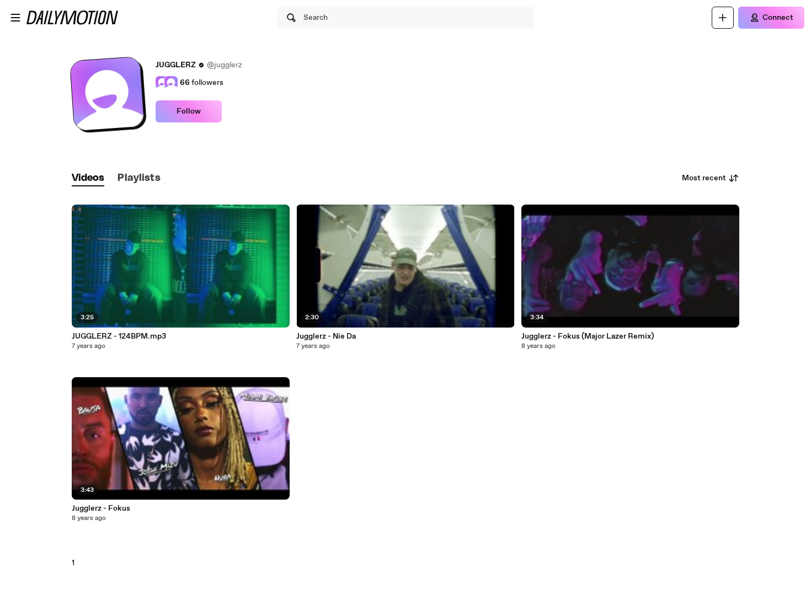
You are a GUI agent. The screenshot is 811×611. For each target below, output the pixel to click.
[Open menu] (15, 18)
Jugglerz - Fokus (101, 508)
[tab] (88, 178)
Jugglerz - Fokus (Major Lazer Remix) (587, 336)
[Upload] (723, 18)
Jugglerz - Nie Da (326, 336)
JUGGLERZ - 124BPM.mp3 (119, 336)
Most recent (704, 178)
